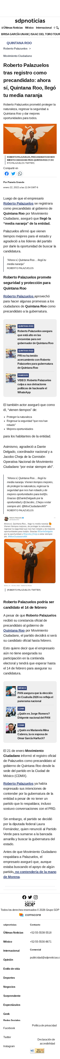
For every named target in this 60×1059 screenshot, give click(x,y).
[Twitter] (13, 173)
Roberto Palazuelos (15, 48)
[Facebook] (6, 173)
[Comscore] (30, 914)
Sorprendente (11, 995)
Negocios (9, 986)
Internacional (44, 27)
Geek (6, 1013)
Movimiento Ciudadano (17, 56)
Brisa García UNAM (14, 34)
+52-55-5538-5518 (41, 932)
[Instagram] (36, 897)
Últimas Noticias (13, 27)
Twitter (7, 1037)
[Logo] (30, 21)
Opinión (8, 959)
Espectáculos (11, 1004)
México (29, 27)
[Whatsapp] (20, 173)
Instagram (9, 1046)
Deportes (9, 977)
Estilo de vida (11, 968)
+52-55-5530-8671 (41, 941)
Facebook (9, 1028)
